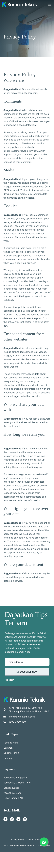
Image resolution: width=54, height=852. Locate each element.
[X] (25, 819)
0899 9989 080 (17, 721)
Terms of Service (35, 839)
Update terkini (11, 752)
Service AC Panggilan (15, 777)
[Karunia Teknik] (19, 4)
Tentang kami (10, 742)
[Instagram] (12, 819)
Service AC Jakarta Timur (17, 782)
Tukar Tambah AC (13, 798)
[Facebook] (5, 819)
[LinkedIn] (18, 819)
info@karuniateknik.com (21, 716)
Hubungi (8, 758)
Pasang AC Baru (12, 792)
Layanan (8, 747)
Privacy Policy (17, 839)
